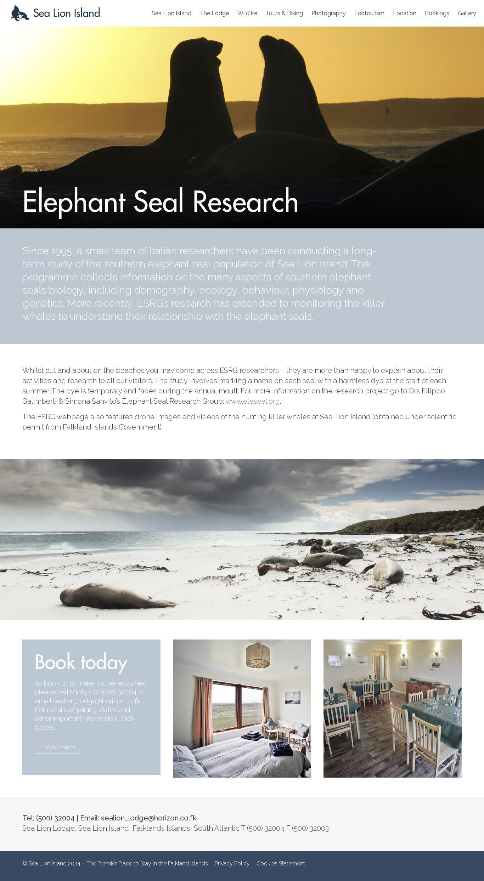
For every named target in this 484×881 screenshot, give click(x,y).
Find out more (57, 747)
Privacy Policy (232, 863)
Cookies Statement (281, 863)
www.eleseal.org (252, 401)
